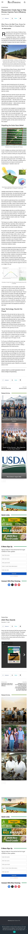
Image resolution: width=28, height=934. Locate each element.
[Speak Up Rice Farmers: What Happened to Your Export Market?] (14, 437)
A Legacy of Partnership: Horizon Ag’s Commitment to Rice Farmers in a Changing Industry (14, 419)
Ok (14, 931)
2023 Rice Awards (23, 388)
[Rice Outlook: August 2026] (14, 464)
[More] (20, 18)
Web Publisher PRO (16, 920)
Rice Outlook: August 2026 (14, 477)
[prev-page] (2, 481)
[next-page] (5, 481)
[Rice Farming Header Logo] (14, 2)
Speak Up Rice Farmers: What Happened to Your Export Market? (14, 448)
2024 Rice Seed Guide (6, 388)
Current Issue (4, 7)
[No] (26, 929)
